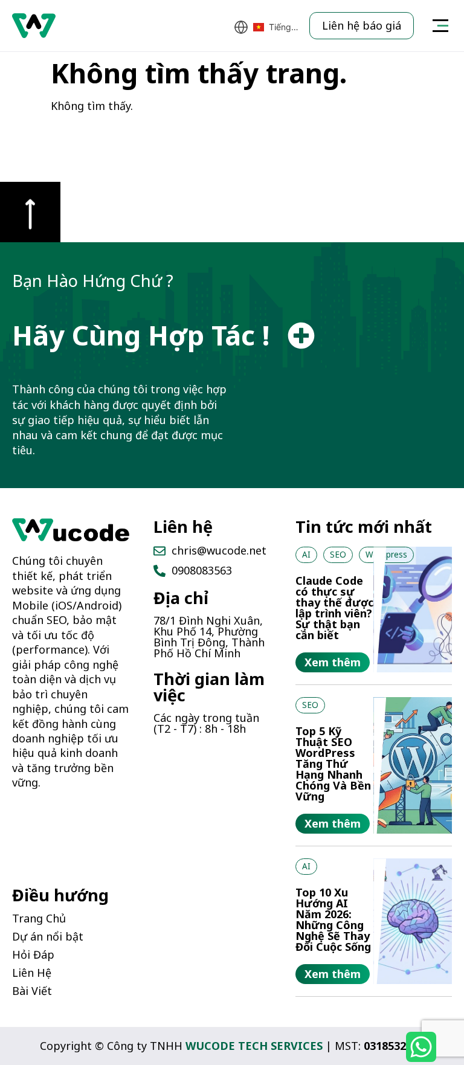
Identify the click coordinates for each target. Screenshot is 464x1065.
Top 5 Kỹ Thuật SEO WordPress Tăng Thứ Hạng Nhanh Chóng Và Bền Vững (333, 763)
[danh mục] (440, 25)
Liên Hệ (31, 973)
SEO (338, 554)
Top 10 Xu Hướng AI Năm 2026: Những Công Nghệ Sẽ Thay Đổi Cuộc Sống (333, 919)
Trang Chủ (39, 918)
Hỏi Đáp (33, 954)
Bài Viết (32, 991)
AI (306, 554)
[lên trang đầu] (30, 212)
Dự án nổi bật (47, 936)
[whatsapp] (421, 1047)
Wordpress (386, 554)
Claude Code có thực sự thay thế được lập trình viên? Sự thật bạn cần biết (334, 607)
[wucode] (70, 529)
